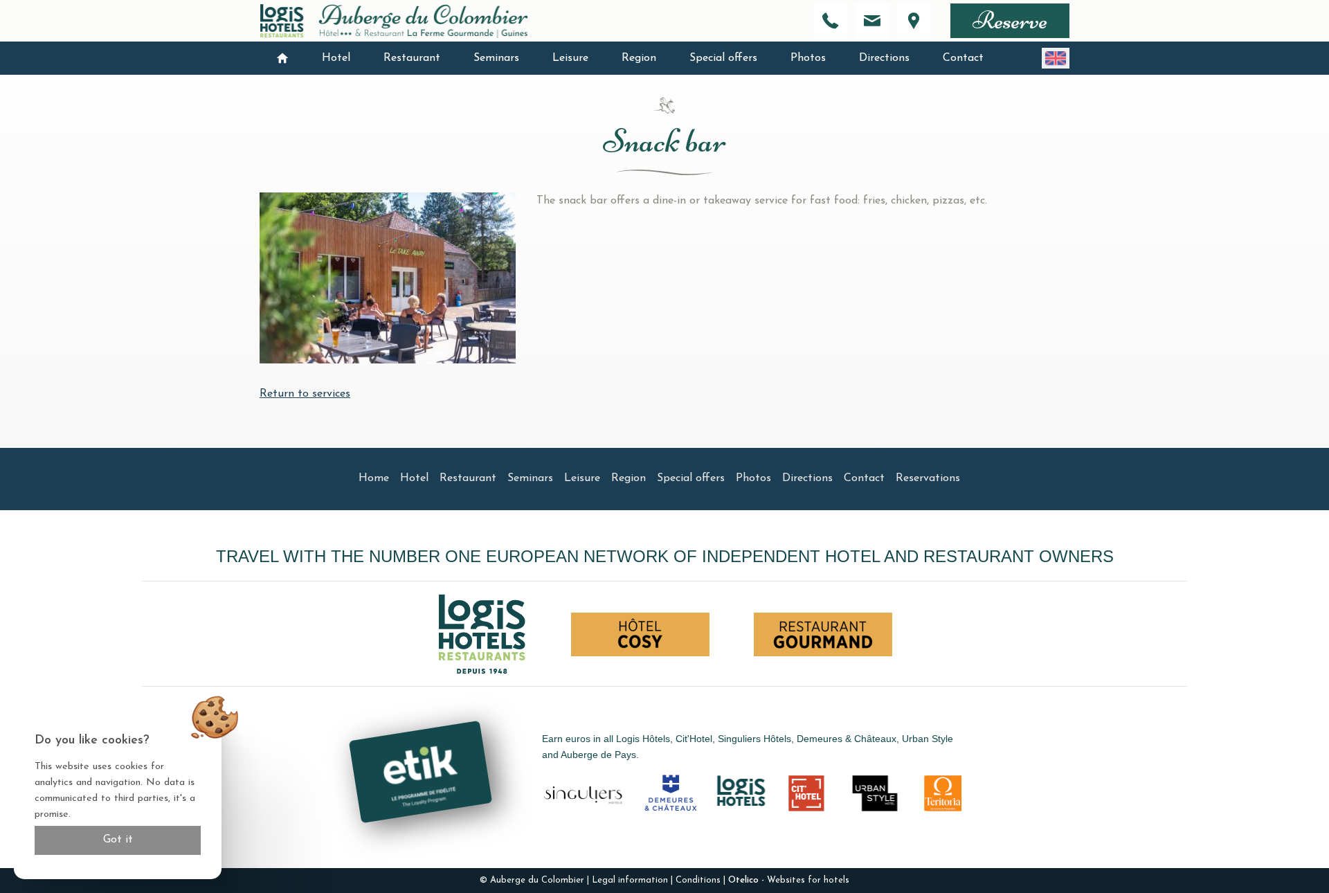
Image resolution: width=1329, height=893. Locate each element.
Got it (118, 839)
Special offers (723, 58)
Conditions (698, 880)
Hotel (336, 58)
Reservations (928, 478)
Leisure (570, 58)
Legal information (630, 880)
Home (374, 478)
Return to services (305, 393)
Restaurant (411, 58)
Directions (884, 58)
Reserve (1010, 20)
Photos (808, 58)
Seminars (496, 58)
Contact (963, 58)
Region (639, 58)
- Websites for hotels (788, 880)
